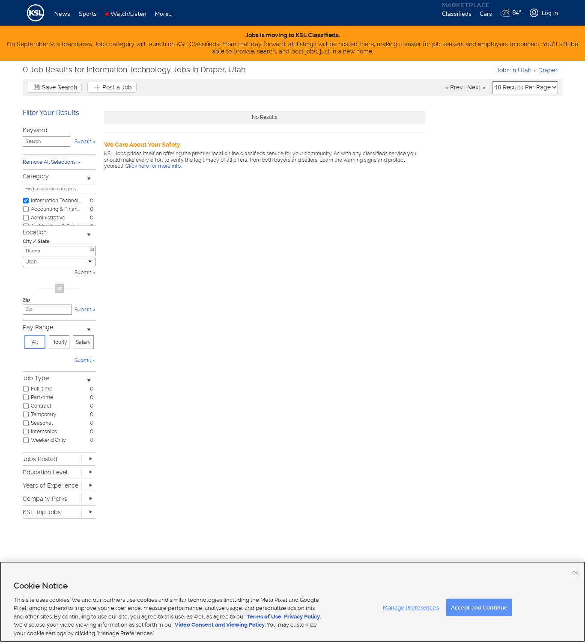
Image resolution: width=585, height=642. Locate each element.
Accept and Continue (479, 607)
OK (575, 573)
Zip (26, 300)
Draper (548, 70)
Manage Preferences (411, 607)
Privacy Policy (302, 616)
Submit (83, 272)
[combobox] (59, 262)
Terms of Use (264, 616)
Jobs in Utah (513, 70)
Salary (83, 342)
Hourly (59, 342)
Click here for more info (153, 166)
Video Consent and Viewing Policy (220, 625)
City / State (36, 241)
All (35, 342)
